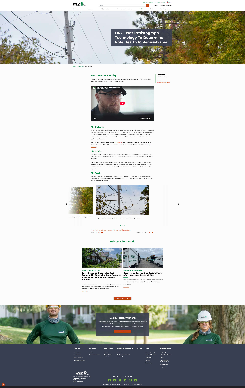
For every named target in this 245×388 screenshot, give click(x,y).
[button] (120, 225)
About (147, 348)
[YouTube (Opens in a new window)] (130, 380)
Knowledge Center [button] (165, 9)
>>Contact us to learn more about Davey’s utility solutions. (111, 230)
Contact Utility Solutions (108, 355)
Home (74, 66)
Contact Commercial (94, 354)
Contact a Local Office (79, 360)
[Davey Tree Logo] (82, 372)
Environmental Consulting (125, 348)
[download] (152, 233)
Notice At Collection (116, 384)
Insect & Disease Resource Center (164, 361)
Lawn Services (77, 354)
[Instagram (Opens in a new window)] (125, 380)
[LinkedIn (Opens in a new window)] (135, 380)
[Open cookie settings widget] (3, 384)
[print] (148, 233)
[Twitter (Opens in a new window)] (114, 380)
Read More (84, 291)
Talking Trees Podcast (165, 354)
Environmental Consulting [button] (124, 9)
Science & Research (151, 354)
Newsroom (148, 357)
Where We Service (78, 357)
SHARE (92, 232)
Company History (150, 352)
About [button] (151, 9)
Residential (77, 348)
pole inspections (118, 142)
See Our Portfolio (122, 298)
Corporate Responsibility (166, 5)
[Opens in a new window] (96, 232)
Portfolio (141, 9)
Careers (156, 5)
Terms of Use (126, 384)
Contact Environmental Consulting (123, 355)
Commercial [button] (90, 9)
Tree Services (77, 352)
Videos (161, 357)
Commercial (92, 348)
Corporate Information (137, 384)
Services (91, 352)
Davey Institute (164, 367)
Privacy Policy (106, 384)
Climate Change (164, 364)
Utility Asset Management (163, 82)
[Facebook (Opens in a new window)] (109, 380)
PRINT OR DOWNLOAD (141, 232)
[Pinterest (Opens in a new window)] (120, 380)
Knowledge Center (165, 348)
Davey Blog (163, 352)
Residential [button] (76, 9)
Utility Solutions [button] (105, 9)
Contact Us (122, 331)
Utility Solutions (108, 348)
